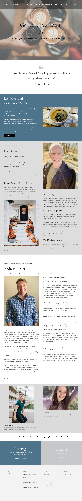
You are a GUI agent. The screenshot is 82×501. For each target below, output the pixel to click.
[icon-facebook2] (63, 474)
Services (37, 4)
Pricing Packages (47, 4)
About (23, 4)
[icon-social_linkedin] (7, 250)
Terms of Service (48, 485)
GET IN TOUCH (9, 135)
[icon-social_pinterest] (68, 474)
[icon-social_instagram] (66, 474)
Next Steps (64, 4)
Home (16, 4)
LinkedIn (65, 436)
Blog (56, 4)
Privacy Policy (47, 480)
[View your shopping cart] (75, 4)
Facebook (34, 436)
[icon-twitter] (5, 250)
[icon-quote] (41, 67)
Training (29, 4)
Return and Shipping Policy (50, 483)
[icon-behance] (70, 474)
